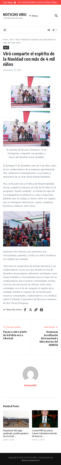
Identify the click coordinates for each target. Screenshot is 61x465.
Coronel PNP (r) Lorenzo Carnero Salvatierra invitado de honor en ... (44, 433)
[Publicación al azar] (49, 30)
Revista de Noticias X (31, 460)
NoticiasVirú (30, 385)
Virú (12, 39)
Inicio (5, 39)
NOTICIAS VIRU (14, 14)
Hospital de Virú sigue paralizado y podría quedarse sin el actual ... (15, 433)
